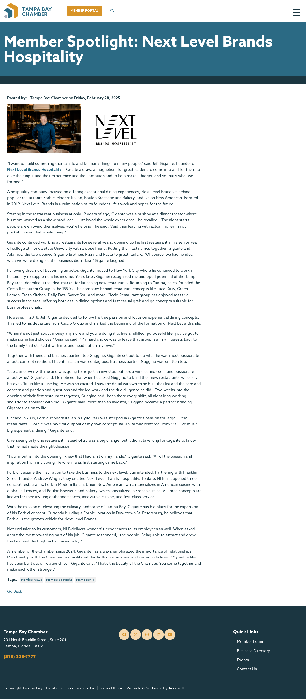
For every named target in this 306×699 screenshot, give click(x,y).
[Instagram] (147, 634)
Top (295, 689)
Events (243, 660)
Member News (31, 579)
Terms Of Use (111, 688)
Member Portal (84, 10)
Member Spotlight (59, 579)
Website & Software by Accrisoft (155, 688)
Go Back (14, 591)
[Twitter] (135, 634)
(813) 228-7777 (20, 656)
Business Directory (253, 651)
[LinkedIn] (158, 634)
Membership (85, 579)
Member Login (250, 642)
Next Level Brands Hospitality (34, 170)
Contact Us (247, 669)
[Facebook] (124, 634)
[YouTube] (169, 634)
